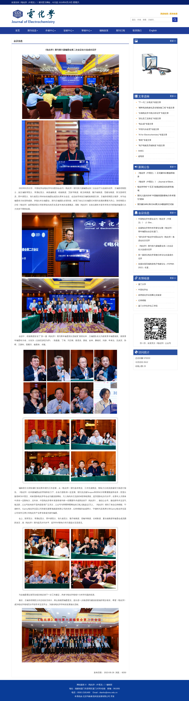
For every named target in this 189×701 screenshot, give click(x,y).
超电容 (141, 156)
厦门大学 (142, 284)
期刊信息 (32, 30)
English (153, 30)
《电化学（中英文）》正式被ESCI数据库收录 (156, 175)
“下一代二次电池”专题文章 (149, 102)
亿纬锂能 (142, 300)
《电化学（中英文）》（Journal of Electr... (155, 182)
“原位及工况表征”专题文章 (149, 118)
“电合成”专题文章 (145, 124)
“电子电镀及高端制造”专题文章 (151, 145)
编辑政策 (103, 30)
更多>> (173, 41)
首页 (17, 30)
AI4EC (141, 151)
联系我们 (137, 30)
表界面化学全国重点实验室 (149, 295)
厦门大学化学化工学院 (148, 306)
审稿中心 (85, 30)
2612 (146, 362)
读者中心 (68, 30)
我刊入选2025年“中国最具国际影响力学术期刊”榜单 (156, 197)
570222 (147, 358)
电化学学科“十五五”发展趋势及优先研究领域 (155, 189)
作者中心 (50, 30)
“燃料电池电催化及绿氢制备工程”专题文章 (156, 108)
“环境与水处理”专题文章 (148, 129)
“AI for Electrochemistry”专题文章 (152, 135)
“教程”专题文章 (144, 140)
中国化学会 (143, 290)
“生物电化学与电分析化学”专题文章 (153, 113)
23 (145, 366)
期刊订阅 (120, 30)
